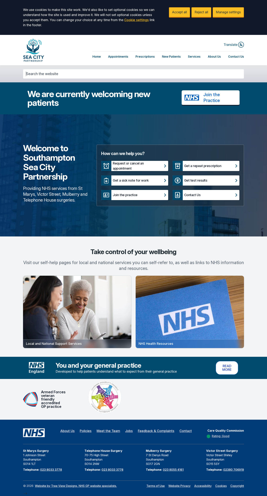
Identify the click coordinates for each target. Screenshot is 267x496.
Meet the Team (108, 431)
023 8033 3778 (51, 469)
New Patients (171, 56)
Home (96, 56)
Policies (86, 431)
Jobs (129, 431)
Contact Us (236, 56)
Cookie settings (136, 20)
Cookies (221, 486)
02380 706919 (233, 469)
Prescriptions (145, 56)
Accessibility (203, 486)
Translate (230, 45)
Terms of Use (155, 486)
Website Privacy (179, 486)
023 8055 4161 (173, 469)
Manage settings (228, 12)
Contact (185, 431)
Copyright (237, 486)
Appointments (118, 56)
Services (194, 56)
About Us (214, 56)
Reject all (201, 12)
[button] (134, 166)
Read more (227, 368)
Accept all (179, 12)
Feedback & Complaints (156, 431)
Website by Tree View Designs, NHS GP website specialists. (76, 486)
